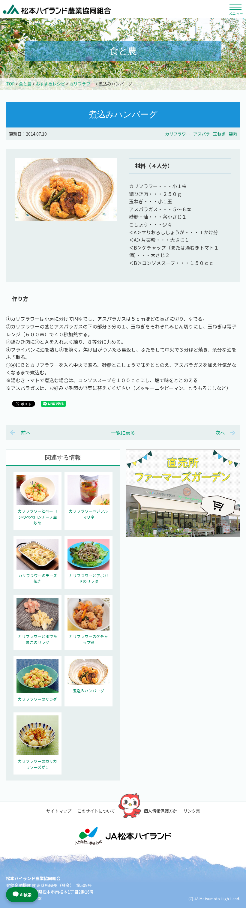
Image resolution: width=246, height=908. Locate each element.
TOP (10, 84)
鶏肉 (233, 134)
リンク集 (191, 811)
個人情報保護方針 (160, 811)
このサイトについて (96, 811)
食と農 (25, 84)
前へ (26, 432)
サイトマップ (58, 811)
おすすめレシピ (50, 84)
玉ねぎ (219, 134)
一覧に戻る (123, 432)
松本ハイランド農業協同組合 (57, 9)
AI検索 (26, 895)
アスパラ (201, 134)
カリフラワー (81, 84)
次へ (220, 432)
